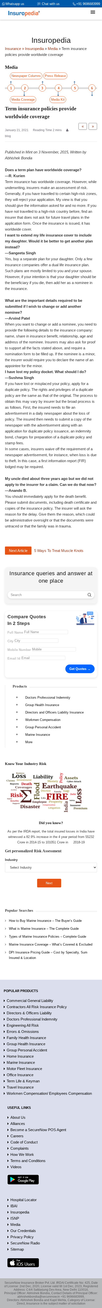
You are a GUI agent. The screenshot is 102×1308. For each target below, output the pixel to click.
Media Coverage (23, 99)
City (10, 641)
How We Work (22, 1154)
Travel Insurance (20, 1087)
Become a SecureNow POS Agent (38, 1130)
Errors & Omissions (23, 1031)
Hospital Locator (23, 1200)
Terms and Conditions (28, 1161)
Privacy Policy (22, 1237)
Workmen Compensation (42, 720)
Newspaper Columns (26, 76)
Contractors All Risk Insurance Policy (37, 1007)
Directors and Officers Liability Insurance (54, 712)
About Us (18, 1117)
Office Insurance (20, 1075)
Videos (16, 1167)
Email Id (13, 658)
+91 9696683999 (88, 4)
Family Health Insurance (26, 1038)
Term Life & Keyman (23, 1081)
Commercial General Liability (30, 1001)
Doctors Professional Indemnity (47, 697)
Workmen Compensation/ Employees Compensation (49, 1093)
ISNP (14, 1218)
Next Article (18, 550)
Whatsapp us (14, 4)
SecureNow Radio (25, 1243)
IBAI (13, 1206)
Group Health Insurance (42, 705)
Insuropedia (19, 1212)
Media (15, 1224)
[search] (89, 594)
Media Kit (58, 99)
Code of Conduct (24, 1142)
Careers (17, 1136)
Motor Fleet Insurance (24, 1069)
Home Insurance (20, 1056)
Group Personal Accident (43, 727)
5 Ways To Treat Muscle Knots (58, 550)
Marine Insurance (37, 735)
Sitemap (17, 1249)
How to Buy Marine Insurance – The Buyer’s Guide (45, 921)
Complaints (19, 1148)
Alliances (17, 1123)
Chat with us (51, 4)
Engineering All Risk (23, 1025)
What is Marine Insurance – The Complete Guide (44, 928)
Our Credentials (23, 1231)
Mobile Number (19, 650)
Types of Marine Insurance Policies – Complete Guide (47, 936)
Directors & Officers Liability (29, 1013)
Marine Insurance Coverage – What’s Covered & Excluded (50, 944)
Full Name (15, 632)
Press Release (55, 76)
